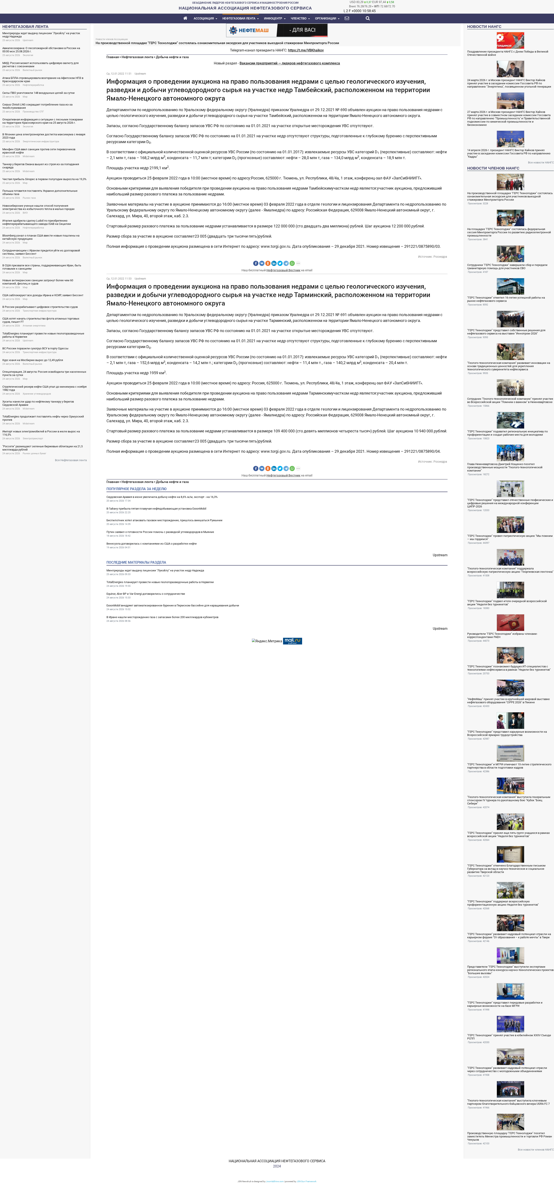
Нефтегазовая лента (137, 57)
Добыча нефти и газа (172, 57)
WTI (376, 6)
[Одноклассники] (268, 263)
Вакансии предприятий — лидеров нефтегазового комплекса (290, 63)
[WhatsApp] (292, 263)
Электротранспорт (33, 438)
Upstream (28, 40)
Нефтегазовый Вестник (283, 270)
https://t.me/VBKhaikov (306, 50)
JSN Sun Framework (306, 1181)
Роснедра (440, 256)
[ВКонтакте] (261, 263)
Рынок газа (29, 198)
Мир (25, 96)
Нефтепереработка (33, 85)
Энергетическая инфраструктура (41, 141)
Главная (112, 57)
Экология (28, 55)
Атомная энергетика (34, 325)
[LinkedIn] (274, 263)
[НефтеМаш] (277, 30)
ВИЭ (25, 212)
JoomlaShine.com (275, 1181)
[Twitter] (280, 263)
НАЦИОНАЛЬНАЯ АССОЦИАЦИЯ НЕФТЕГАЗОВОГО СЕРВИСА (277, 1161)
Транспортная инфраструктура (39, 310)
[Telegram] (286, 263)
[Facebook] (255, 263)
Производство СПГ (33, 111)
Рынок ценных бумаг (34, 453)
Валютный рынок (32, 70)
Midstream (29, 156)
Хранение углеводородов (37, 393)
